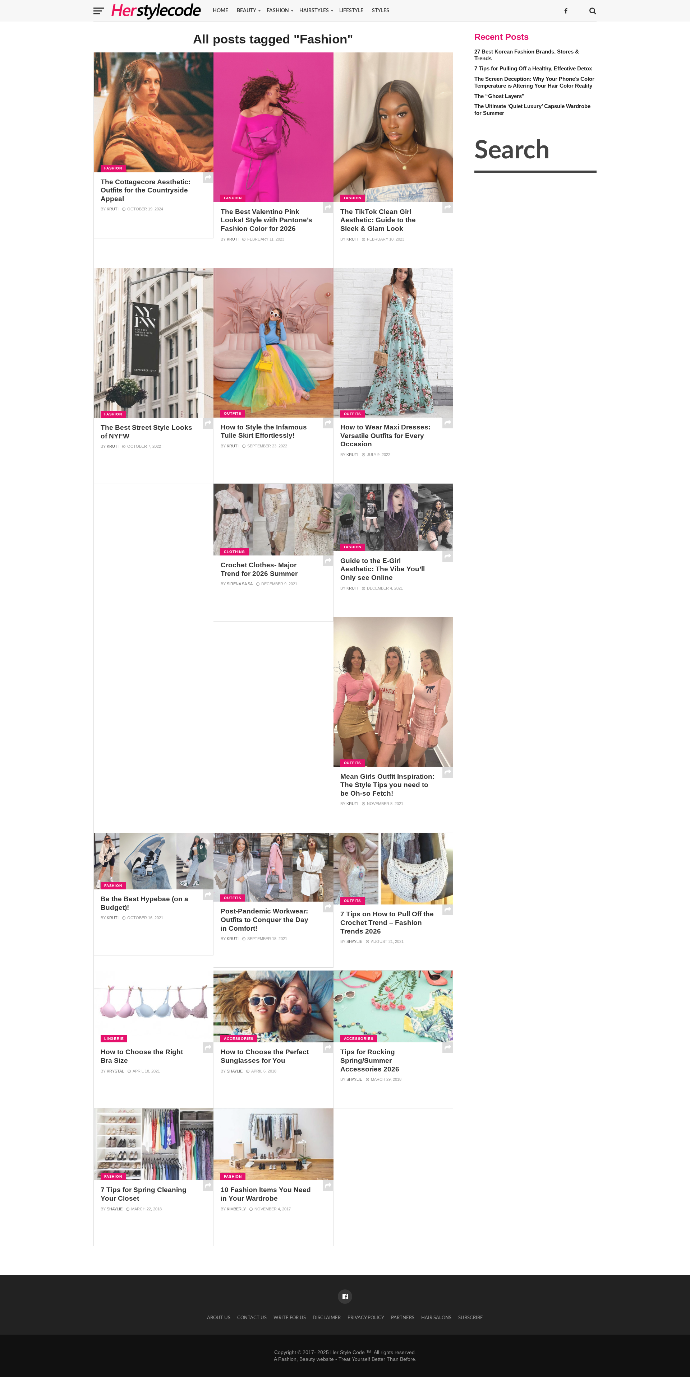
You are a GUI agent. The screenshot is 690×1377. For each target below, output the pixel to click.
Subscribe (470, 1318)
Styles (380, 10)
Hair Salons (436, 1318)
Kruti (113, 209)
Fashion (278, 10)
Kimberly (236, 1209)
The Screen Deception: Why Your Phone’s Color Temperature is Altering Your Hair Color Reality (534, 82)
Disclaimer (327, 1318)
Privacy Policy (366, 1318)
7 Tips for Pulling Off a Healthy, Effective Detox (533, 68)
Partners (402, 1318)
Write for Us (289, 1318)
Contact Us (252, 1318)
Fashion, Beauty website (306, 1359)
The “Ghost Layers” (499, 96)
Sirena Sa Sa (240, 584)
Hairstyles (314, 10)
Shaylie (354, 941)
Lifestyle (351, 10)
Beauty (246, 10)
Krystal (115, 1071)
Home (220, 10)
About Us (218, 1318)
